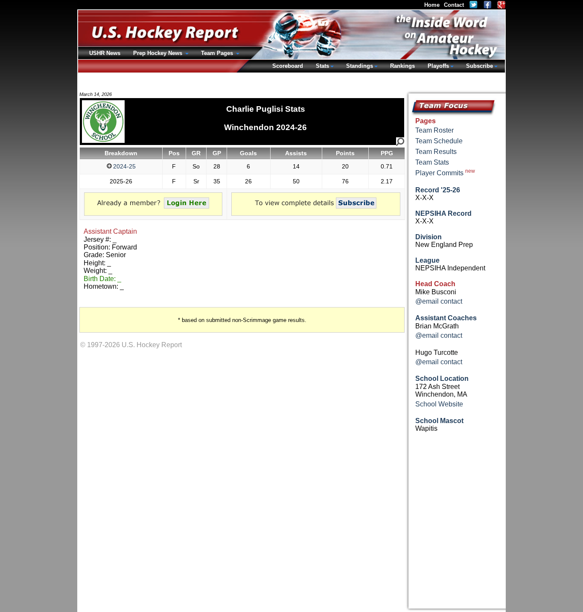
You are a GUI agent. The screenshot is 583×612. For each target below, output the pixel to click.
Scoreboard (287, 66)
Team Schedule (439, 141)
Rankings (402, 66)
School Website (439, 404)
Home (432, 5)
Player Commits (445, 172)
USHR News (104, 53)
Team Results (436, 151)
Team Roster (434, 130)
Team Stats (432, 162)
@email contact (438, 301)
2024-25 (124, 166)
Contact (454, 5)
